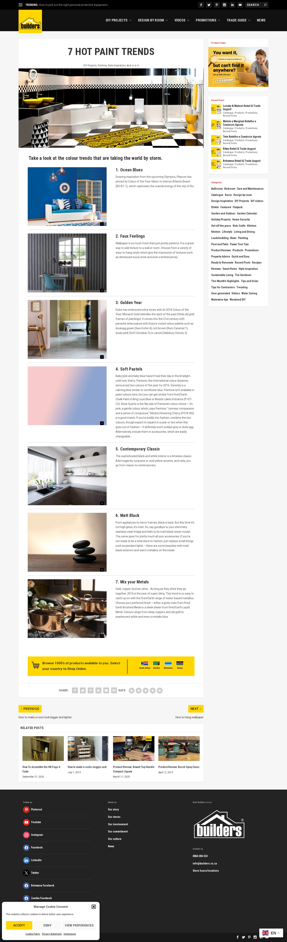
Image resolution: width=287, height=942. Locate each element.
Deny (47, 925)
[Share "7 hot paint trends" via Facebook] (75, 690)
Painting (102, 65)
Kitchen (251, 225)
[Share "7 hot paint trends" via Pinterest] (90, 690)
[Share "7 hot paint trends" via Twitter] (83, 690)
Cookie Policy (33, 934)
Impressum (70, 934)
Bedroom (229, 188)
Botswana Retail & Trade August (241, 160)
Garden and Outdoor (223, 213)
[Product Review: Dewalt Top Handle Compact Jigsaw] (133, 748)
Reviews (216, 268)
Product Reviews (221, 250)
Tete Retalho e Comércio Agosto (242, 136)
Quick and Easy (240, 256)
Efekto (215, 207)
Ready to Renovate (222, 262)
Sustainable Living (222, 275)
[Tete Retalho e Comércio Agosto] (216, 140)
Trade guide (237, 20)
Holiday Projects (221, 219)
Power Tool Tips (239, 244)
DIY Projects (117, 20)
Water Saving (249, 293)
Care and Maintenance (250, 188)
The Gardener (243, 275)
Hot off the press (221, 225)
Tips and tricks (249, 281)
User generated (220, 293)
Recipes (257, 262)
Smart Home (230, 268)
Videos (180, 20)
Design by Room (151, 20)
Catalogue (228, 112)
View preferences (79, 925)
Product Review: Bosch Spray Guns (178, 767)
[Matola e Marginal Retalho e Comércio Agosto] (216, 124)
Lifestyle (227, 231)
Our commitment (118, 831)
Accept (19, 925)
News (261, 20)
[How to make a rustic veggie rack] (88, 748)
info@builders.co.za (205, 863)
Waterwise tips (219, 299)
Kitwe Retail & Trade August (239, 148)
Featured (225, 207)
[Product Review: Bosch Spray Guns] (179, 748)
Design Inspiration (222, 201)
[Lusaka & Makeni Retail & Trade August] (216, 109)
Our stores (114, 816)
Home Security (241, 219)
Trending (242, 287)
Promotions (206, 20)
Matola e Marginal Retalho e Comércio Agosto (239, 123)
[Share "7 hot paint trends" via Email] (106, 690)
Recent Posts (230, 115)
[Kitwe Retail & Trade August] (216, 152)
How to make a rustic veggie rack (87, 767)
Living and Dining (244, 231)
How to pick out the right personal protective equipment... (74, 4)
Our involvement (118, 824)
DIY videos (257, 201)
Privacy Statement (52, 934)
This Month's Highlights (225, 281)
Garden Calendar (247, 213)
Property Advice (220, 256)
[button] (94, 907)
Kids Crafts (239, 225)
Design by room (243, 194)
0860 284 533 (200, 856)
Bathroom (217, 188)
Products (239, 112)
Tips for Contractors (223, 287)
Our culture (114, 838)
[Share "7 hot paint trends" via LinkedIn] (98, 690)
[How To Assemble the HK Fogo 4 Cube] (43, 748)
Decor (228, 194)
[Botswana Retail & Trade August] (216, 164)
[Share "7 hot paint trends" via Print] (114, 690)
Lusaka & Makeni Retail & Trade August (241, 107)
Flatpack (237, 207)
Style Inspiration (116, 65)
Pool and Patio (219, 244)
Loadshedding (220, 238)
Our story (113, 809)
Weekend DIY (238, 299)
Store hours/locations (206, 870)
